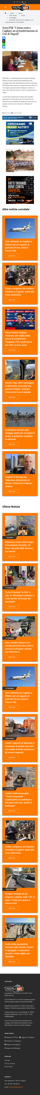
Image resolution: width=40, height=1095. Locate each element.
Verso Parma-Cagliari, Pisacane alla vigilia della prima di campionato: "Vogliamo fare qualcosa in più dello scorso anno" (18, 338)
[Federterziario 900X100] (20, 118)
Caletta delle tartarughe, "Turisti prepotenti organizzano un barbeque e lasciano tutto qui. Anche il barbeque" (18, 799)
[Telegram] (22, 2)
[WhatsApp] (20, 44)
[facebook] (17, 2)
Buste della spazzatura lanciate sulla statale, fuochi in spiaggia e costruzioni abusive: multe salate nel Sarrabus (19, 950)
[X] (20, 41)
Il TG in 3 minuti (10, 1063)
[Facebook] (20, 38)
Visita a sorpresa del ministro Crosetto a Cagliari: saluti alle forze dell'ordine (19, 291)
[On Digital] (20, 190)
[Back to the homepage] (20, 7)
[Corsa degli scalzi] (20, 160)
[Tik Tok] (14, 2)
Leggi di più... (12, 256)
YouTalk (7, 1060)
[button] (5, 7)
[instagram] (19, 2)
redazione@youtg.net (16, 1087)
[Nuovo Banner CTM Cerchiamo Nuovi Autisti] (20, 133)
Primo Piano (9, 1067)
